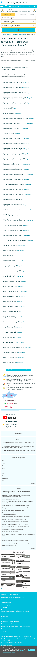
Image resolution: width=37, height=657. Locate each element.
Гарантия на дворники (6, 605)
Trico (3, 470)
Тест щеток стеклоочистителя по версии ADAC (15, 508)
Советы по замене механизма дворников (13, 538)
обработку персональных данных (13, 651)
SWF (3, 480)
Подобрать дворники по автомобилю (18, 370)
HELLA (4, 460)
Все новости (26, 452)
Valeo (3, 473)
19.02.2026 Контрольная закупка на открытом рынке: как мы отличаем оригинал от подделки (18, 447)
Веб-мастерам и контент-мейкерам (10, 621)
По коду (32, 14)
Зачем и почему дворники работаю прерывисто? (15, 526)
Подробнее (26, 82)
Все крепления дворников (8, 589)
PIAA (3, 463)
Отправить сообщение (6, 645)
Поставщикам (4, 616)
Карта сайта (4, 631)
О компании (4, 607)
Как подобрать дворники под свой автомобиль (15, 521)
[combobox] (18, 18)
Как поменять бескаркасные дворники (12, 529)
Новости (18, 439)
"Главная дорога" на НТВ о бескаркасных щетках (16, 505)
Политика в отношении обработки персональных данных (15, 626)
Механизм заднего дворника (10, 531)
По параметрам (22, 14)
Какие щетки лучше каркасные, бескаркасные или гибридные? (16, 492)
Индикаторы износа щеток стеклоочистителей (15, 540)
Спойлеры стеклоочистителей (10, 499)
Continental (5, 478)
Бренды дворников (18, 457)
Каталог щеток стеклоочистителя (9, 600)
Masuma (4, 475)
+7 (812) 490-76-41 (5, 640)
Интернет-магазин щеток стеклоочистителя (12, 597)
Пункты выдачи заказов (19, 34)
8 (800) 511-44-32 (18, 642)
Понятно (31, 650)
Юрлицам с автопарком (7, 618)
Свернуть (33, 452)
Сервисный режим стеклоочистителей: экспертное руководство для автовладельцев (16, 495)
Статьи (18, 488)
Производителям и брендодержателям (11, 623)
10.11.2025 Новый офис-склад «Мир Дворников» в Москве (18, 450)
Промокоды (4, 628)
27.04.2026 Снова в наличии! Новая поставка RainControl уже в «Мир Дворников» (18, 443)
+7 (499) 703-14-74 (27, 636)
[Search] (18, 30)
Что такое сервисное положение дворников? (14, 519)
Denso (3, 465)
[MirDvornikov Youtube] (18, 420)
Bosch (3, 468)
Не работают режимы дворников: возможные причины (17, 543)
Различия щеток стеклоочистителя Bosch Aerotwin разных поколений (18, 502)
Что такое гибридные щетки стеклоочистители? (15, 524)
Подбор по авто (8, 14)
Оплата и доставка (6, 602)
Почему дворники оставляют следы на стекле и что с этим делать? (18, 534)
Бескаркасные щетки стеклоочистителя (13, 510)
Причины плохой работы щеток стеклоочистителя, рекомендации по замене (16, 513)
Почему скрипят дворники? (9, 545)
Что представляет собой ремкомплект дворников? (16, 516)
